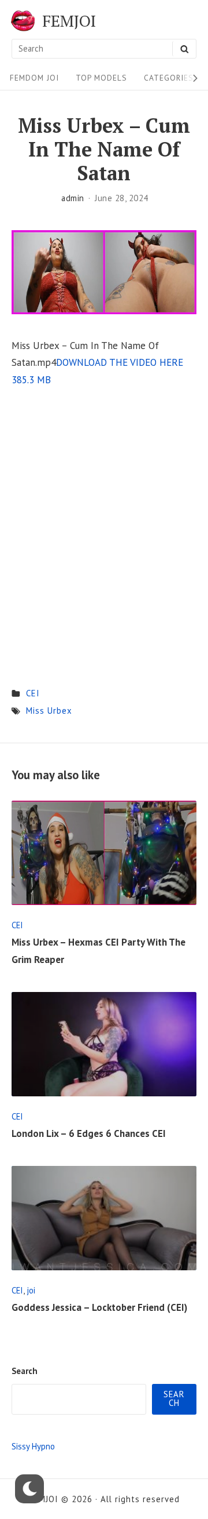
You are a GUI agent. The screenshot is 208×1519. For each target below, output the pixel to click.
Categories (169, 77)
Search (25, 1370)
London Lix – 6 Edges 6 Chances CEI (89, 1133)
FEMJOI (69, 21)
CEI (33, 693)
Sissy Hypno (33, 1446)
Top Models (101, 77)
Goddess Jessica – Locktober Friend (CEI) (99, 1307)
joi (31, 1290)
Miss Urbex (49, 710)
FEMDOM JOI (34, 77)
